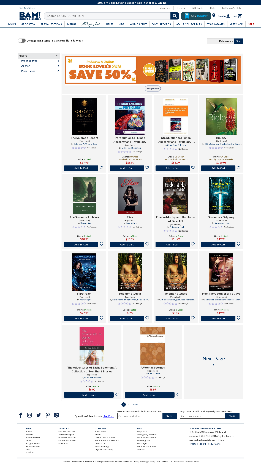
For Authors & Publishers (107, 440)
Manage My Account (146, 434)
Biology (221, 137)
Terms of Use (161, 461)
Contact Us (100, 443)
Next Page (214, 361)
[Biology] (221, 116)
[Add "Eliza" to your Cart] (130, 244)
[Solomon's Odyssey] (221, 195)
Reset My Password (146, 437)
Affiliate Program (66, 434)
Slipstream (84, 293)
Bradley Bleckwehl (93, 377)
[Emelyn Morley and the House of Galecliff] (175, 195)
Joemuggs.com (146, 461)
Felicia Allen (154, 373)
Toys (28, 449)
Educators (164, 7)
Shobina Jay (85, 223)
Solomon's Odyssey (221, 217)
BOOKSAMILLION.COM (126, 461)
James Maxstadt (222, 223)
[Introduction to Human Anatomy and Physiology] (130, 116)
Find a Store (100, 431)
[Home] (29, 16)
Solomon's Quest (130, 293)
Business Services (67, 437)
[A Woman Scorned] (153, 346)
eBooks (29, 434)
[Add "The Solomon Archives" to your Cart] (84, 244)
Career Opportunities (105, 437)
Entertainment (33, 446)
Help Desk (142, 431)
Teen (28, 440)
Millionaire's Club (231, 7)
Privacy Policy (192, 461)
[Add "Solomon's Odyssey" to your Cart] (221, 244)
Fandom (30, 452)
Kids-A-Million (33, 437)
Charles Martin (227, 144)
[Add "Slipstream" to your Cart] (84, 318)
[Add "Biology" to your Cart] (221, 168)
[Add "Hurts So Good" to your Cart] (221, 318)
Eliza (130, 217)
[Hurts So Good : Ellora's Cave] (221, 272)
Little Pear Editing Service (124, 299)
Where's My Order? (146, 446)
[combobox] (114, 16)
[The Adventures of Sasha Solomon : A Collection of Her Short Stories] (92, 346)
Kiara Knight (85, 299)
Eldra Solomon (212, 144)
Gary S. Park (131, 223)
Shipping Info (143, 443)
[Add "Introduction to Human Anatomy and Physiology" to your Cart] (130, 168)
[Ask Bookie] (196, 16)
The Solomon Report (84, 137)
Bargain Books (33, 443)
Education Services (67, 440)
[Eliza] (130, 195)
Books (29, 431)
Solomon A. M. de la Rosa (85, 144)
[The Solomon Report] (84, 116)
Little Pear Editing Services (172, 299)
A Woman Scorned (153, 367)
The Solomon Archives (84, 217)
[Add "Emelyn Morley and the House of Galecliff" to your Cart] (176, 244)
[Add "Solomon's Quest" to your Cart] (130, 318)
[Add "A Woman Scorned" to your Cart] (153, 395)
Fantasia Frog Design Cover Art (176, 301)
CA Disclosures (177, 461)
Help (212, 7)
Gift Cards (197, 7)
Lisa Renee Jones (225, 299)
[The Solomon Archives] (84, 195)
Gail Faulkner (210, 299)
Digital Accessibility (104, 449)
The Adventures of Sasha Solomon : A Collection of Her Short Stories (91, 369)
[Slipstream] (84, 272)
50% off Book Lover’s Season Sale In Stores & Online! (132, 2)
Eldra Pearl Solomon (131, 147)
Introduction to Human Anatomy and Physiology (129, 139)
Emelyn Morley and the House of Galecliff (175, 219)
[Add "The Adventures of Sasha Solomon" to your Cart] (92, 395)
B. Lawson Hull (177, 227)
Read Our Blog (101, 446)
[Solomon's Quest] (129, 272)
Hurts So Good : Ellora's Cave (221, 293)
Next (135, 404)
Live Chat (108, 416)
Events (181, 7)
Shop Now (153, 88)
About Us (99, 434)
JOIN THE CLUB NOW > (205, 444)
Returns (141, 449)
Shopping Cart (143, 440)
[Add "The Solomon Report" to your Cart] (84, 168)
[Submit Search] (174, 16)
